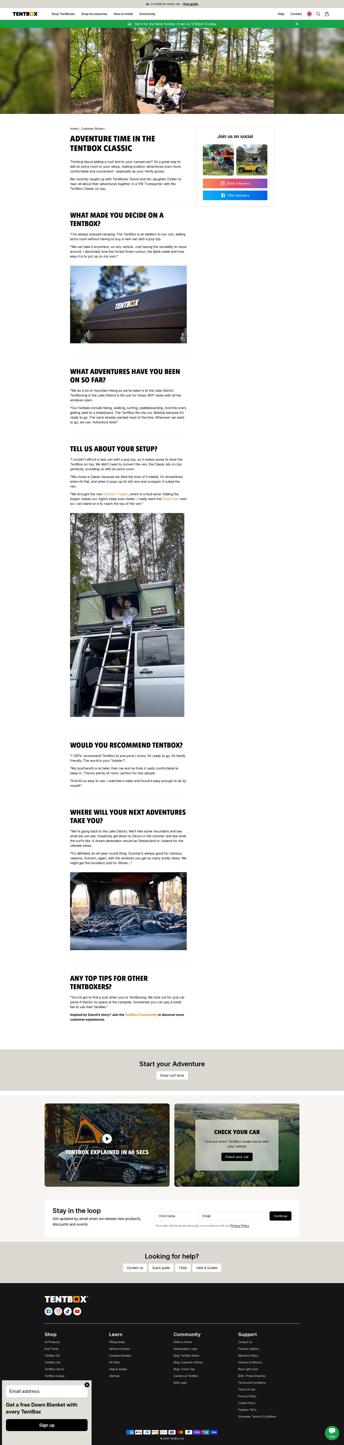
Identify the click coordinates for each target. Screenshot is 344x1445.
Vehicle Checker (119, 1348)
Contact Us (245, 1342)
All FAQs (114, 1362)
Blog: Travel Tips (184, 1369)
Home (74, 128)
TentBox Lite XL (54, 1369)
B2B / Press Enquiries (252, 1375)
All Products (52, 1342)
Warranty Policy (248, 1355)
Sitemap (114, 1375)
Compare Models (120, 1355)
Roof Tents (51, 1348)
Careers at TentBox (186, 1375)
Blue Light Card (248, 1369)
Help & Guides (118, 1369)
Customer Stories (93, 128)
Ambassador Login (185, 1348)
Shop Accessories (95, 15)
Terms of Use (246, 1389)
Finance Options (248, 1348)
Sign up (47, 1425)
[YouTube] (77, 1311)
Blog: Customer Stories (188, 1362)
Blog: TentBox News (186, 1355)
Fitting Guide (117, 1342)
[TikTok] (68, 1311)
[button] (326, 14)
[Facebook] (49, 1311)
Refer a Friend (183, 1342)
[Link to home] (26, 14)
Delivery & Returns (250, 1362)
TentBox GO (52, 1355)
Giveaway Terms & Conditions (257, 1416)
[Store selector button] (309, 14)
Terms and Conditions (252, 1382)
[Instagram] (58, 1311)
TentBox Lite (52, 1362)
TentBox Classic (55, 1375)
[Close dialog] (87, 1384)
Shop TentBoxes (64, 15)
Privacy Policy (240, 1225)
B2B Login (180, 1382)
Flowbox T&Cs (247, 1409)
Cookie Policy (246, 1403)
